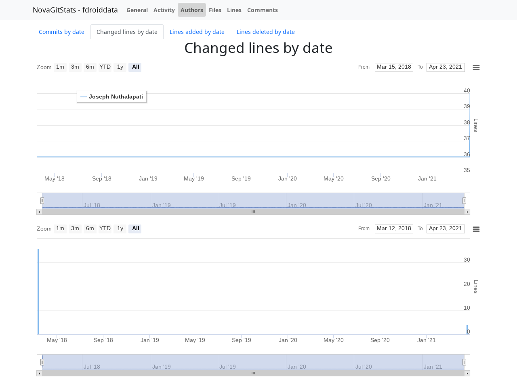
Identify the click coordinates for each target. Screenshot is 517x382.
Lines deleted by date (266, 32)
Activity (164, 10)
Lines (234, 10)
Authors (192, 10)
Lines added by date (197, 32)
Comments (262, 10)
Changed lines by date (127, 32)
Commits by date (61, 32)
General (137, 10)
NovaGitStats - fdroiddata (75, 10)
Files (215, 10)
